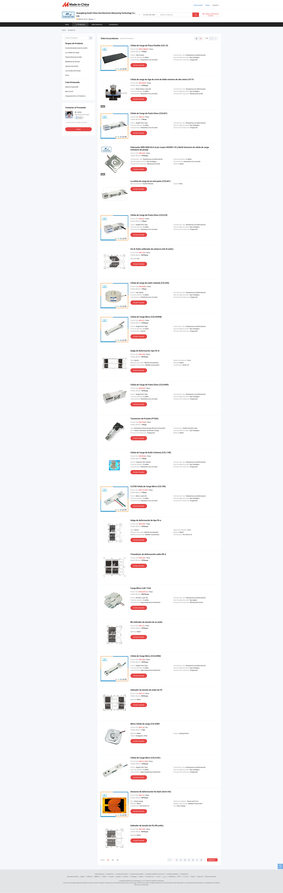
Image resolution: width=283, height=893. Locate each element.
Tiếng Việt (200, 876)
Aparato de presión (71, 66)
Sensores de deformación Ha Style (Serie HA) (150, 791)
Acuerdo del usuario (122, 874)
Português (133, 876)
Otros (67, 75)
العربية (164, 876)
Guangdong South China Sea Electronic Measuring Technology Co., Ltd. (106, 14)
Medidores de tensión (72, 62)
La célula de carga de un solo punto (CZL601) (150, 181)
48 (117, 860)
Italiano (141, 876)
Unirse (207, 5)
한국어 (158, 876)
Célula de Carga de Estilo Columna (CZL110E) (150, 452)
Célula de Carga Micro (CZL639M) (145, 656)
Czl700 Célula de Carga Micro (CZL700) (148, 486)
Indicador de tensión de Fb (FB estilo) (146, 825)
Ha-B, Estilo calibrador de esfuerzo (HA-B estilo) (151, 249)
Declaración (110, 874)
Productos (81, 24)
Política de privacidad (136, 874)
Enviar (78, 129)
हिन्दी (179, 876)
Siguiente (211, 860)
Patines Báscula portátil (73, 57)
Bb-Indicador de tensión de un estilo (146, 622)
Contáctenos (113, 24)
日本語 (104, 876)
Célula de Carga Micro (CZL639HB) (146, 317)
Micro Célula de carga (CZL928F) (145, 724)
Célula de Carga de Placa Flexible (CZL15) (149, 45)
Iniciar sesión (198, 5)
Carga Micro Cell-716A (140, 588)
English (82, 876)
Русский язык (150, 876)
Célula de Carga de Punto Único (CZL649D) (149, 384)
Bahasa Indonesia (210, 876)
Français (111, 876)
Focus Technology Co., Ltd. (137, 881)
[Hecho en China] (76, 4)
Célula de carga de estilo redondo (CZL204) (149, 283)
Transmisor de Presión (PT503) (144, 418)
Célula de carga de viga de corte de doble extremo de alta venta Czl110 (162, 79)
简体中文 (89, 876)
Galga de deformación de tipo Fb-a (145, 520)
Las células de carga (72, 52)
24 (108, 860)
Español (118, 876)
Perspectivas (184, 874)
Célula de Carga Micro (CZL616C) (145, 758)
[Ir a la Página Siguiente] (215, 38)
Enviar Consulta (138, 65)
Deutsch (125, 876)
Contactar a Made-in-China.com (154, 874)
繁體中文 (97, 876)
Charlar (80, 117)
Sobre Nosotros (97, 24)
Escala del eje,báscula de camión (76, 48)
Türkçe (192, 876)
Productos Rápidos (172, 874)
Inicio (67, 24)
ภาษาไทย (185, 876)
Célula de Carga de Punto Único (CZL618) (148, 215)
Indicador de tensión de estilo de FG (146, 690)
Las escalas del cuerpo (73, 71)
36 (113, 860)
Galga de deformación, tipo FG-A (144, 351)
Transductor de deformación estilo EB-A (148, 554)
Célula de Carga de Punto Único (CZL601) (148, 113)
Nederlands (172, 876)
